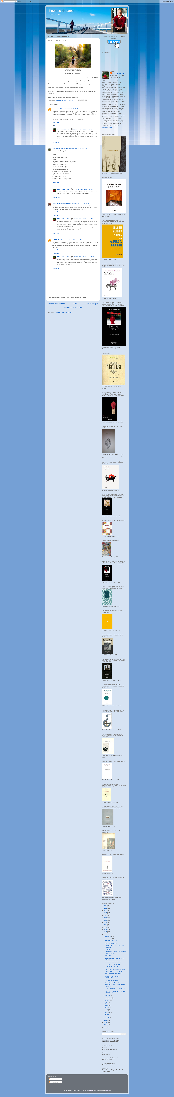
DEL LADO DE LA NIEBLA (112, 964)
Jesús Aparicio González (60, 203)
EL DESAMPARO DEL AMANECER (115, 988)
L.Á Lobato (55, 108)
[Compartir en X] (82, 100)
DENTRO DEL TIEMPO (111, 966)
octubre (107, 995)
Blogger (108, 1090)
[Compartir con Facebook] (84, 100)
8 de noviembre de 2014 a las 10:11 (80, 148)
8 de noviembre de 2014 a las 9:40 (70, 108)
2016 (105, 929)
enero (107, 1017)
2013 (105, 1020)
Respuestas (57, 125)
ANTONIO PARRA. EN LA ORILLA (115, 969)
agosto (107, 1000)
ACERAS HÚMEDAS (111, 943)
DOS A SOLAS (109, 949)
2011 (105, 1025)
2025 (105, 908)
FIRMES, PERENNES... (111, 980)
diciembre (108, 936)
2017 (105, 927)
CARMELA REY (57, 239)
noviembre (108, 939)
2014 (105, 934)
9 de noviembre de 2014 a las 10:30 (83, 218)
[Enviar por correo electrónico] (79, 100)
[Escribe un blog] (81, 100)
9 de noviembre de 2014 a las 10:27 (72, 239)
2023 (105, 913)
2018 (105, 924)
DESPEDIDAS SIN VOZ (111, 941)
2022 (105, 915)
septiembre (108, 998)
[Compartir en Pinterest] (86, 100)
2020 (105, 920)
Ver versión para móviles (73, 307)
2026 (105, 905)
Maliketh (90, 1090)
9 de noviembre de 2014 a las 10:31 (83, 256)
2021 (105, 917)
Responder (55, 122)
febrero (107, 1014)
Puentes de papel (61, 11)
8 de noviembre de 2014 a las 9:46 (83, 129)
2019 (105, 922)
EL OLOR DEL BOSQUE (112, 982)
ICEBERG (108, 955)
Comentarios (54, 1082)
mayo (107, 1007)
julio (106, 1002)
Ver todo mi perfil (107, 127)
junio (106, 1005)
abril (106, 1010)
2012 (105, 1022)
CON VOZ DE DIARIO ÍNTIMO (114, 974)
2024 (105, 910)
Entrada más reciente (56, 304)
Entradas (53, 1079)
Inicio (75, 304)
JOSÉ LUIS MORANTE (63, 129)
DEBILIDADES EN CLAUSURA (114, 971)
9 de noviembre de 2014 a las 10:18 (78, 203)
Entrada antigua (91, 304)
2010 (105, 1027)
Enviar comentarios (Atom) (64, 312)
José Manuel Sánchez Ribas (61, 148)
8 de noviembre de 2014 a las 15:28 (83, 189)
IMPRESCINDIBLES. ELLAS (113, 962)
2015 (105, 932)
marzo (107, 1012)
